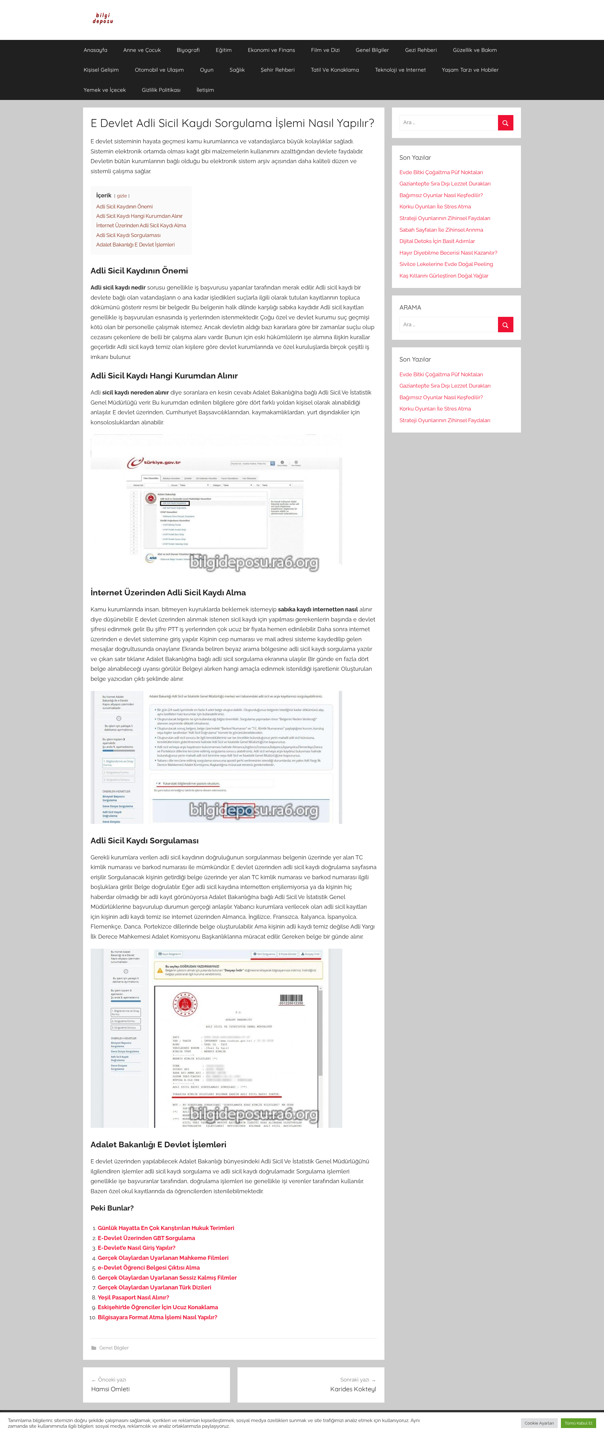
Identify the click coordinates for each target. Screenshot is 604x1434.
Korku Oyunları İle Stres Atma (435, 206)
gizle (122, 195)
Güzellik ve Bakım (475, 50)
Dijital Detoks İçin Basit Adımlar (437, 241)
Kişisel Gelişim (101, 69)
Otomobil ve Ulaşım (159, 69)
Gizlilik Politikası (161, 89)
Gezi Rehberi (421, 50)
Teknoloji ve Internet (400, 69)
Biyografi (188, 50)
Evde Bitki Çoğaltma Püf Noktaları (441, 172)
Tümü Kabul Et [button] (578, 1423)
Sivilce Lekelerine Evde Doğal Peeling (446, 264)
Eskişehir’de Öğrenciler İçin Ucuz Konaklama (158, 1307)
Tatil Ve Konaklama (335, 69)
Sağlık (237, 69)
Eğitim (224, 50)
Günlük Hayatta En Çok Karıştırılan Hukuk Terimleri (166, 1228)
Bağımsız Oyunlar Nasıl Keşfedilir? (441, 195)
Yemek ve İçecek (105, 89)
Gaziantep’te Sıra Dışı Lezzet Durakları (445, 183)
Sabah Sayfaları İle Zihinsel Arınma (441, 230)
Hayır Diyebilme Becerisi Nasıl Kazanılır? (448, 253)
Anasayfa (95, 50)
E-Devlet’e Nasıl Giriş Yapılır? (137, 1247)
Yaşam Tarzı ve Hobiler (470, 69)
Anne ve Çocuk (142, 50)
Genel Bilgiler (372, 50)
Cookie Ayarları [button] (539, 1423)
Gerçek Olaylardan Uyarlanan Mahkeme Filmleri (163, 1258)
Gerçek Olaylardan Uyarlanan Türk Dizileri (154, 1287)
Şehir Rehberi (278, 69)
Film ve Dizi (325, 50)
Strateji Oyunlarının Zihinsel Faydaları (445, 218)
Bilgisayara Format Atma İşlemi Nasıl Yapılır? (157, 1317)
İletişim (205, 89)
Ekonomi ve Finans (271, 50)
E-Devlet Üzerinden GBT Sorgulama (146, 1238)
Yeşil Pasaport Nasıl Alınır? (133, 1297)
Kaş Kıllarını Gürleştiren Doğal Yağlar (444, 276)
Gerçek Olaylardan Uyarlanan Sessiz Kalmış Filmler (167, 1277)
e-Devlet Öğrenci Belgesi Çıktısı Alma (149, 1267)
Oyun (207, 69)
